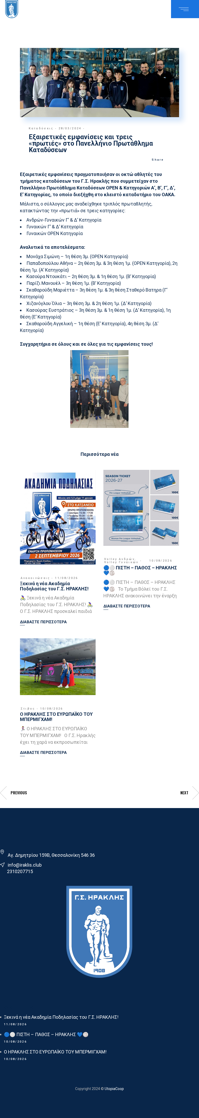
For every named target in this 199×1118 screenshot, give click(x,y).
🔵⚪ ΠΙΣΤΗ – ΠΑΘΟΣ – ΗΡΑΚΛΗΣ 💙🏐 (140, 570)
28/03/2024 (70, 128)
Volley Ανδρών (119, 559)
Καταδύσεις (41, 128)
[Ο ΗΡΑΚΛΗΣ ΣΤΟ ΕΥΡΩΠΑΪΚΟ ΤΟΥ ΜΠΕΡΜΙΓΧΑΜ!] (58, 666)
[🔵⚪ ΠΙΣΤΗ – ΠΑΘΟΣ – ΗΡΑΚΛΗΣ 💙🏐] (141, 508)
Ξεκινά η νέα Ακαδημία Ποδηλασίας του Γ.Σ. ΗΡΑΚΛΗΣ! (54, 586)
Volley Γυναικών (121, 562)
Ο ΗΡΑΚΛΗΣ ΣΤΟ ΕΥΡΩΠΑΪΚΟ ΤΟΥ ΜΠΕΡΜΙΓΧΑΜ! (56, 716)
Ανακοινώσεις (35, 578)
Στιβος (28, 708)
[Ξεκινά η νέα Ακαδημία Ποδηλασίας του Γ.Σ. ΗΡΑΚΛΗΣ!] (58, 517)
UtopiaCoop (114, 1089)
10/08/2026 (160, 560)
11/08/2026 (66, 578)
